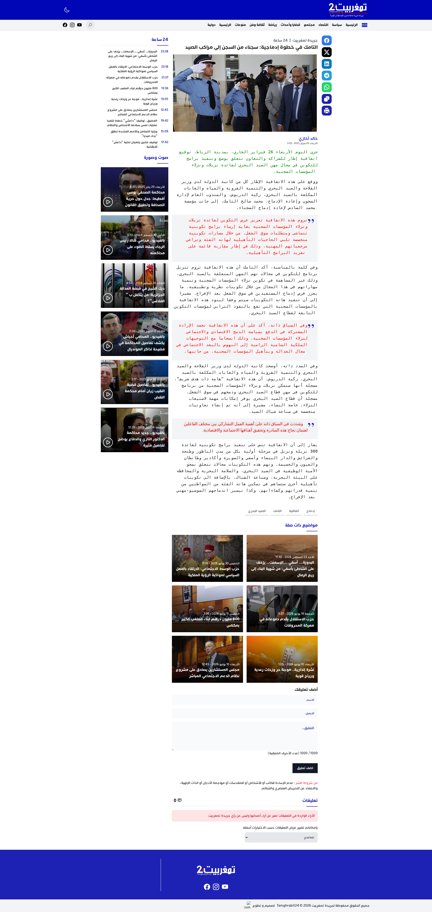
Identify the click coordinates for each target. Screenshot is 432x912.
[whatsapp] (327, 87)
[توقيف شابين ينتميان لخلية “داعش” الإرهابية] (134, 144)
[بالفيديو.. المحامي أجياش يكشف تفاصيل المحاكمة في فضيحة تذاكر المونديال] (134, 333)
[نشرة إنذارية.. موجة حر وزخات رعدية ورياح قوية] (282, 659)
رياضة (272, 24)
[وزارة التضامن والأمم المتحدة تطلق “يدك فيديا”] (134, 133)
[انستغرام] (72, 25)
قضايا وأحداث (290, 24)
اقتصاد (323, 24)
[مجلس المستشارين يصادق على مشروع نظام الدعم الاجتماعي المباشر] (207, 659)
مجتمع (309, 24)
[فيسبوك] (65, 25)
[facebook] (327, 40)
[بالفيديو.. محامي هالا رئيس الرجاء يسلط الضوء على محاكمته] (134, 237)
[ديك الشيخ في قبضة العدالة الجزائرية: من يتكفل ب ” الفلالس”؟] (134, 285)
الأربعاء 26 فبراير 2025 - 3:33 (302, 143)
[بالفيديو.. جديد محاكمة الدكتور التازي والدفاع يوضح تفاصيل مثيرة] (134, 430)
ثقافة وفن (257, 24)
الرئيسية (352, 24)
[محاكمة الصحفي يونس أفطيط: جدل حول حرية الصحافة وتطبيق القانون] (134, 189)
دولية (211, 24)
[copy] (327, 99)
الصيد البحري (257, 511)
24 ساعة (280, 40)
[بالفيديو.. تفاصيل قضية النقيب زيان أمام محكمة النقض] (134, 382)
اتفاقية (294, 511)
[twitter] (327, 52)
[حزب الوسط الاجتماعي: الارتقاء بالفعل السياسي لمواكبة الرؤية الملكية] (207, 558)
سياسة (337, 24)
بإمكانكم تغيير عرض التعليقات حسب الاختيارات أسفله (280, 827)
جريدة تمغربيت (305, 40)
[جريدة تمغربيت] (348, 10)
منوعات (240, 24)
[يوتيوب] (79, 25)
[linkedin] (327, 64)
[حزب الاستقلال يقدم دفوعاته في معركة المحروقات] (282, 608)
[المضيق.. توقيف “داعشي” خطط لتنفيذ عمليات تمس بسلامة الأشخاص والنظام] (134, 122)
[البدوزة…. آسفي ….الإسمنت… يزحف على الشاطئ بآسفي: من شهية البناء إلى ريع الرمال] (282, 558)
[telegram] (327, 75)
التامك (277, 511)
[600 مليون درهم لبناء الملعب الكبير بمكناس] (207, 608)
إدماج (310, 511)
